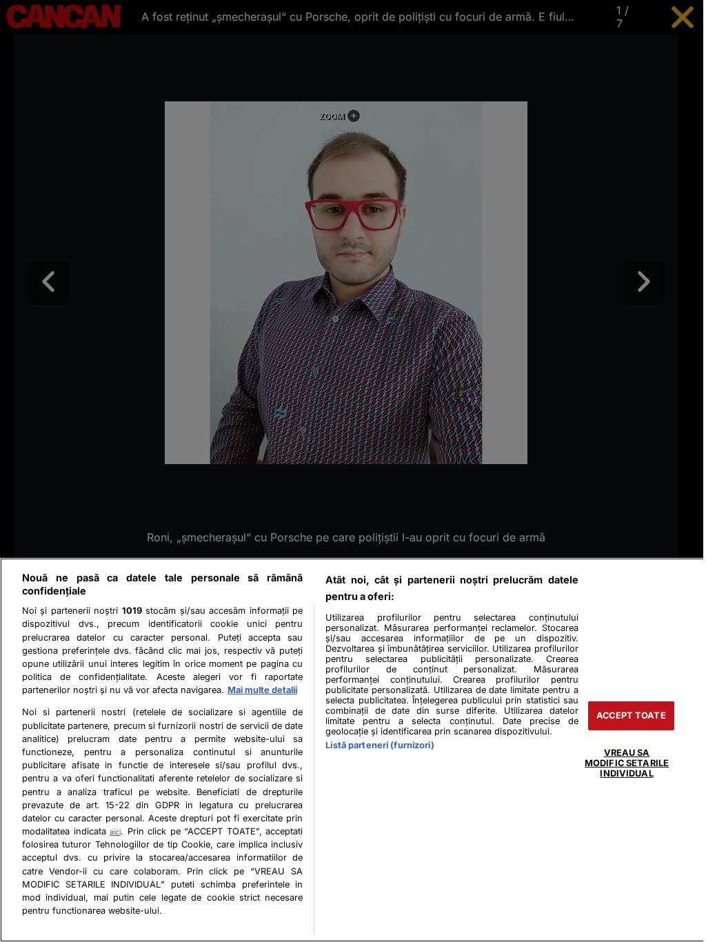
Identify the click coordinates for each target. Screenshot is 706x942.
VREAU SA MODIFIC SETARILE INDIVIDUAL (627, 763)
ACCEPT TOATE (631, 715)
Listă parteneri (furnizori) (379, 745)
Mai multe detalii (262, 690)
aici (115, 832)
